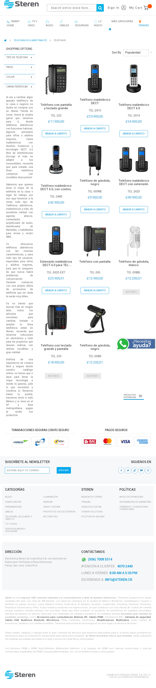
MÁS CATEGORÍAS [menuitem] (122, 21)
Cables (9, 511)
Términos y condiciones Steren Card (133, 508)
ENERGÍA (47, 502)
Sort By (116, 53)
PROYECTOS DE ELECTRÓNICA (59, 511)
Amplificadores (105, 620)
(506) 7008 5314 (100, 559)
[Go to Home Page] (5, 40)
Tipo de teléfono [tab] (17, 57)
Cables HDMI (96, 617)
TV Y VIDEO (11, 524)
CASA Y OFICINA (51, 507)
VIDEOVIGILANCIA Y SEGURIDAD (15, 530)
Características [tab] (17, 86)
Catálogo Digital (91, 507)
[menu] (78, 25)
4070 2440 (124, 566)
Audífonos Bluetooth (32, 620)
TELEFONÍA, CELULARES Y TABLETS (18, 518)
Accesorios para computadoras (55, 617)
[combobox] (77, 7)
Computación (13, 502)
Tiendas (86, 502)
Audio (8, 497)
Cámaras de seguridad (138, 617)
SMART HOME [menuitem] (13, 23)
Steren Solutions (92, 511)
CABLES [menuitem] (64, 23)
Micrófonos (53, 620)
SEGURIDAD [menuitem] (82, 23)
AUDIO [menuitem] (49, 23)
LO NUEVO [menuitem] (98, 23)
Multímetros (122, 620)
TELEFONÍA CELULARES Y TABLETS (30, 40)
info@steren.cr (118, 579)
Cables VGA (12, 620)
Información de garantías (135, 502)
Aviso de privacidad (131, 497)
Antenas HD (80, 617)
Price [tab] (9, 67)
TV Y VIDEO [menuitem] (32, 23)
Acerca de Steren (91, 497)
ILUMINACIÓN (50, 497)
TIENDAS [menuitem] (144, 23)
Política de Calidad (93, 516)
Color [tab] (10, 77)
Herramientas (13, 507)
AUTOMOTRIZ (50, 516)
